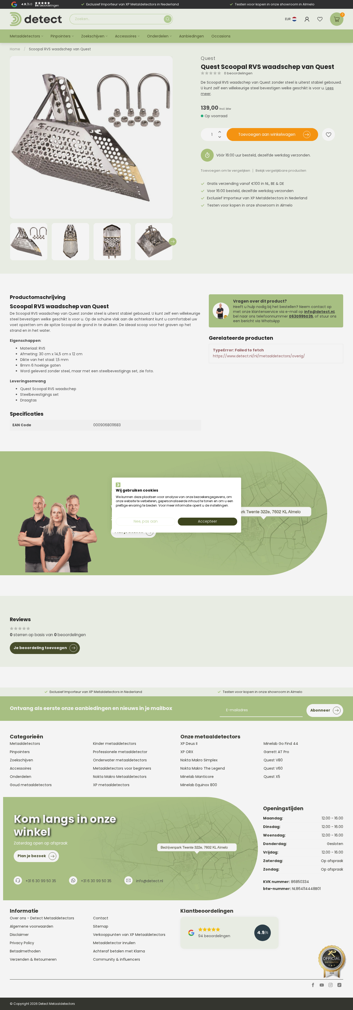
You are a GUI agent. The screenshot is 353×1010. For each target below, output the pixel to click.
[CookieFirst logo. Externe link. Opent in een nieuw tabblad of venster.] (118, 485)
